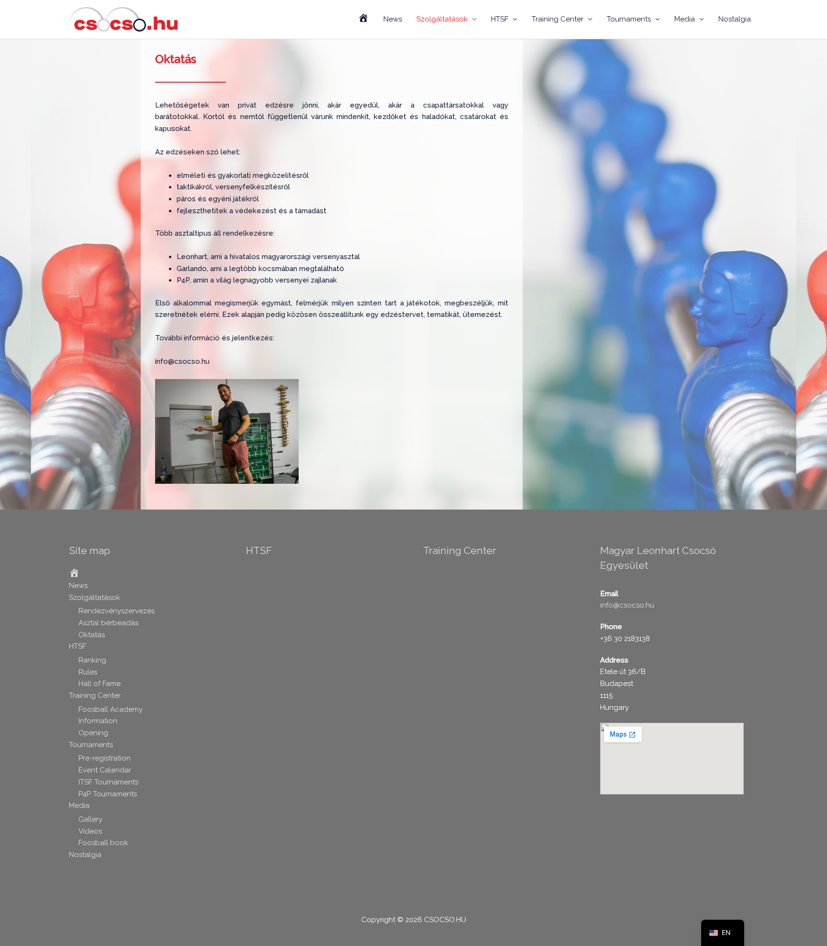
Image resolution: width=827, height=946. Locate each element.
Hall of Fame (99, 683)
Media (684, 19)
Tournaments (629, 19)
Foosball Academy (110, 709)
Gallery (90, 819)
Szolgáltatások (442, 19)
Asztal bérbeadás (108, 623)
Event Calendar (104, 770)
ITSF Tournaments (108, 782)
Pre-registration (104, 758)
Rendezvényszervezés (116, 611)
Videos (90, 831)
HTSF (499, 19)
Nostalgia (734, 19)
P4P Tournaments (107, 794)
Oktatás (91, 635)
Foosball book (103, 842)
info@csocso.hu (627, 605)
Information (97, 721)
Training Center (557, 19)
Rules (87, 672)
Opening (93, 733)
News (392, 19)
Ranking (92, 660)
